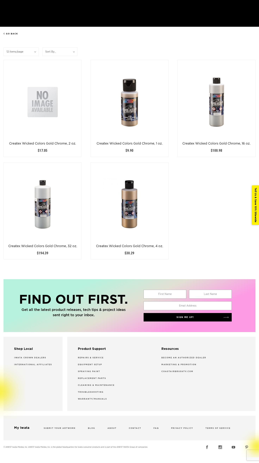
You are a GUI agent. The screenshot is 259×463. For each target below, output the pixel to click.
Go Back (12, 34)
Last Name (210, 294)
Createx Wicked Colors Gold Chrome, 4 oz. (129, 246)
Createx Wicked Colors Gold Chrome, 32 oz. (42, 246)
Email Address (187, 306)
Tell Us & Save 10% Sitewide (255, 205)
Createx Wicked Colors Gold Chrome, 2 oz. (42, 143)
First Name (165, 294)
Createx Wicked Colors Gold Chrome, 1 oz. (129, 143)
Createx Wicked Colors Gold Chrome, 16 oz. (216, 143)
